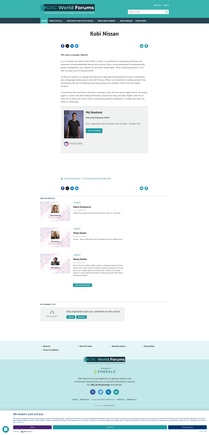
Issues (74, 400)
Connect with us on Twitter (100, 392)
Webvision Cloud (109, 405)
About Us (46, 346)
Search (166, 12)
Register (157, 5)
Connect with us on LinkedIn (108, 392)
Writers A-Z (132, 400)
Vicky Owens (79, 232)
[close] (148, 41)
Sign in (120, 41)
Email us (116, 392)
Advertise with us (119, 346)
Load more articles (82, 285)
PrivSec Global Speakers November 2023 (97, 179)
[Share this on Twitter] (67, 46)
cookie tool (20, 422)
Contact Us (84, 400)
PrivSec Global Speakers (72, 179)
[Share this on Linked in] (72, 46)
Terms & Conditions (51, 350)
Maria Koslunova (82, 206)
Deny (32, 427)
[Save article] (146, 46)
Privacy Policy (149, 346)
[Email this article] (77, 46)
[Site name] (67, 13)
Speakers (77, 203)
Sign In (166, 5)
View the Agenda (94, 131)
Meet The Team (86, 346)
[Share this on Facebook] (63, 46)
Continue (110, 427)
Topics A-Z (121, 400)
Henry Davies (80, 259)
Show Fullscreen (66, 112)
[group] (141, 20)
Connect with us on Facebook (93, 392)
